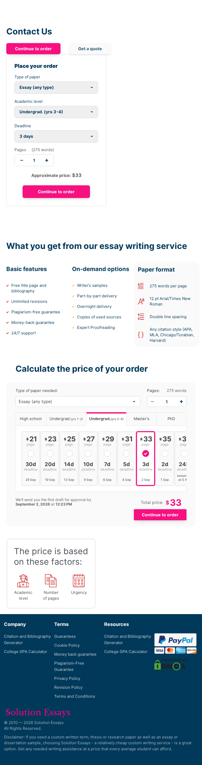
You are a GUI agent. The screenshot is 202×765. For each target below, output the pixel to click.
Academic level (28, 101)
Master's (141, 418)
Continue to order (33, 48)
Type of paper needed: (37, 390)
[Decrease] (152, 402)
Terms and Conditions (74, 696)
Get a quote (90, 48)
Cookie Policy (67, 645)
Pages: (153, 390)
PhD (171, 418)
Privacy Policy (67, 678)
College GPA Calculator (25, 651)
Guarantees (65, 636)
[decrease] (21, 160)
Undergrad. (66, 418)
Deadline (22, 125)
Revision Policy (68, 687)
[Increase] (181, 402)
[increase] (46, 160)
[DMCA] (170, 664)
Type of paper (27, 76)
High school (31, 418)
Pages (20, 149)
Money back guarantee (75, 654)
